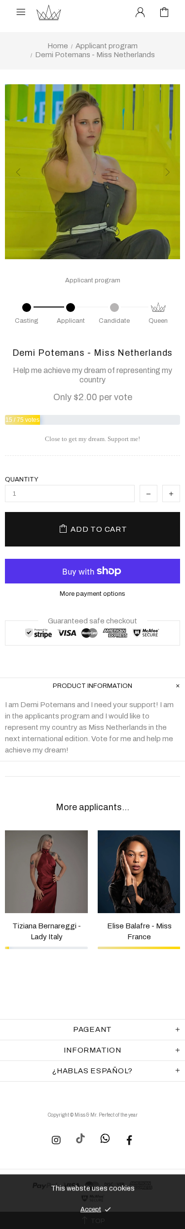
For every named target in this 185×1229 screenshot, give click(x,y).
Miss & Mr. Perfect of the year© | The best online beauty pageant (49, 12)
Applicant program (106, 46)
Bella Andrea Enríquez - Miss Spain (89, 933)
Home (57, 46)
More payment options (92, 593)
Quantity (21, 479)
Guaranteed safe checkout (92, 621)
